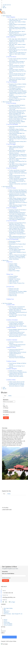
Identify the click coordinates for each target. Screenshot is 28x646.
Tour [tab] (5, 395)
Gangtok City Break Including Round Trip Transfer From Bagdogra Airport (18, 216)
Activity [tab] (9, 395)
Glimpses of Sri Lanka (14, 288)
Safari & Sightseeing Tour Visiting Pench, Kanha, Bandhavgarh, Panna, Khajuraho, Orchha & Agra (18, 156)
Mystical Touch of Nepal (14, 270)
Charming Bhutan (13, 277)
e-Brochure (6, 612)
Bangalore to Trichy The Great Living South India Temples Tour (17, 99)
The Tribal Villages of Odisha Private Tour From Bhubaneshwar (17, 250)
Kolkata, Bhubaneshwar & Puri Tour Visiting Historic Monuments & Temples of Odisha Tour (18, 202)
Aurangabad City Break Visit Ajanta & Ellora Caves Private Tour (17, 106)
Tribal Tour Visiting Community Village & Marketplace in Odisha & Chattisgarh (17, 255)
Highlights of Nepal (13, 265)
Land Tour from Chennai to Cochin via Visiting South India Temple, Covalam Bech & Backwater (17, 79)
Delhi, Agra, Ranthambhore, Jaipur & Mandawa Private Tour (17, 32)
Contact (5, 621)
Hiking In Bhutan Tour (13, 281)
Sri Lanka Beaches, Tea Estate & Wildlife (18, 291)
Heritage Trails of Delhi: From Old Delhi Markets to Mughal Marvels (17, 310)
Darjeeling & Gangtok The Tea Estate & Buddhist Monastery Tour (17, 210)
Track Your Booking (8, 623)
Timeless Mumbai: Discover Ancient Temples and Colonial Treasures (17, 332)
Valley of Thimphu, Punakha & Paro (16, 283)
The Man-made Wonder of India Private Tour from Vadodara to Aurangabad (17, 170)
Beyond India (6, 260)
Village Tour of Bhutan (14, 280)
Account (5, 619)
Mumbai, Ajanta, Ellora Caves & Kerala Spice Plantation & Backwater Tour (17, 111)
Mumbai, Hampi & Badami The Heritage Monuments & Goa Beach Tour (17, 119)
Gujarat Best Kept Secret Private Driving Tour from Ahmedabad (17, 131)
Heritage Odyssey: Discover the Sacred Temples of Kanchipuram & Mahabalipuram (17, 353)
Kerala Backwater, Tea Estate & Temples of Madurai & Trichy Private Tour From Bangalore (18, 94)
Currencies (3, 631)
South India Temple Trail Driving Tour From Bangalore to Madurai (17, 87)
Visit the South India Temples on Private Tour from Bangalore (17, 97)
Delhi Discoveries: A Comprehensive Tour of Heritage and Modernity (17, 307)
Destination (5, 399)
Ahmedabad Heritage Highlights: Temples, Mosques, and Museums (16, 322)
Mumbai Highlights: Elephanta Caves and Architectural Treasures (18, 330)
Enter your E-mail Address (8, 573)
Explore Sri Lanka (13, 295)
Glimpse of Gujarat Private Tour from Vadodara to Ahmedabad (17, 176)
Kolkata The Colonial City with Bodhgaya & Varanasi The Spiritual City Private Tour (18, 192)
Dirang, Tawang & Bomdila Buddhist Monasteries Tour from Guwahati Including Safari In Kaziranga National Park (17, 233)
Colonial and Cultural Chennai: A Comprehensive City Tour (16, 350)
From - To (5, 406)
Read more (4, 446)
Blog (5, 609)
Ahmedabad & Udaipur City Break (16, 129)
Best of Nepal (12, 269)
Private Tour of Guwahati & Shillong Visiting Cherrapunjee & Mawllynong (17, 226)
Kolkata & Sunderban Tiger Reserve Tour (18, 190)
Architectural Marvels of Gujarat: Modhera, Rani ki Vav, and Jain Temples (17, 325)
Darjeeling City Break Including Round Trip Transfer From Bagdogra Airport (17, 213)
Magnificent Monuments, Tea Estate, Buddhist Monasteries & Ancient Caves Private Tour (17, 195)
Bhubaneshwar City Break (14, 241)
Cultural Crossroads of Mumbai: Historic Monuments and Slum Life (17, 335)
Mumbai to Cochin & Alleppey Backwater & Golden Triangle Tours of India (18, 116)
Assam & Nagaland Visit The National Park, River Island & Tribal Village (17, 229)
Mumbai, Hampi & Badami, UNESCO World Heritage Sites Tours (17, 122)
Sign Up (4, 7)
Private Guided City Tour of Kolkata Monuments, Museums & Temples (16, 385)
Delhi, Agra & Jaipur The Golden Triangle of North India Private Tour (18, 19)
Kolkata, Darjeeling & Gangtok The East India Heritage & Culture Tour (17, 205)
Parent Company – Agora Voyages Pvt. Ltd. (13, 613)
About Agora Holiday (8, 608)
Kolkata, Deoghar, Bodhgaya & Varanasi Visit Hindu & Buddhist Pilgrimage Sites (17, 198)
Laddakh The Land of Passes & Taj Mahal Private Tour (16, 42)
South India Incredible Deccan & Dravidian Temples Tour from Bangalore (17, 90)
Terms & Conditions (8, 625)
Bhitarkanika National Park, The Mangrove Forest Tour (16, 247)
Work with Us (6, 611)
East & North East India (8, 186)
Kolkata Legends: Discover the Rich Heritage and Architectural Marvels (16, 382)
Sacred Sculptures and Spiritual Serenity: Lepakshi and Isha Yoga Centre (18, 372)
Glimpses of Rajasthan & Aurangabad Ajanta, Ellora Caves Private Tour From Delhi (17, 29)
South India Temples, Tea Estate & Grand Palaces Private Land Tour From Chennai (17, 71)
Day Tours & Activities (7, 303)
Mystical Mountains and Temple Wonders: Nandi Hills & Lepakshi (16, 375)
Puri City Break (12, 242)
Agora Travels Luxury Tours (9, 637)
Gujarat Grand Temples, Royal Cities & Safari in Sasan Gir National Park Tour (17, 136)
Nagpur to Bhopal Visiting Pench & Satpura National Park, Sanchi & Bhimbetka (16, 148)
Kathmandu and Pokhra (14, 266)
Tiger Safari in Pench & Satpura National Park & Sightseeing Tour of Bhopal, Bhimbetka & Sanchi (18, 165)
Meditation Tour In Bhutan (14, 279)
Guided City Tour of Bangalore (15, 370)
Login (4, 6)
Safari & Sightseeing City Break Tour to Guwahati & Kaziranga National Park (17, 237)
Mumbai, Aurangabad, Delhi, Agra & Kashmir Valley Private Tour (17, 114)
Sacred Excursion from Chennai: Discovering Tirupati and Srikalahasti (17, 357)
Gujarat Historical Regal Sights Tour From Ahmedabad (17, 134)
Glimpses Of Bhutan (13, 276)
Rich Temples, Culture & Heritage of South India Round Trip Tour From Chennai (17, 63)
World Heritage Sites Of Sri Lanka (16, 292)
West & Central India (7, 101)
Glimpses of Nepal (13, 263)
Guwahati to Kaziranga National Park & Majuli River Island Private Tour (17, 223)
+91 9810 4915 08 (7, 4)
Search (5, 417)
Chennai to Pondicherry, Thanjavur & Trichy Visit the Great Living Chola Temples (17, 67)
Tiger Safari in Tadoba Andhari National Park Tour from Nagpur (17, 159)
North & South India (7, 15)
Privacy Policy (7, 622)
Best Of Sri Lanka (13, 294)
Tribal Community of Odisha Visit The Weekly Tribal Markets (17, 258)
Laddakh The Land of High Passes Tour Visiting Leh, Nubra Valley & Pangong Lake (17, 54)
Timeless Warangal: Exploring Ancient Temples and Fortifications (17, 345)
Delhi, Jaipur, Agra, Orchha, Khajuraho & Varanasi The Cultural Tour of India (18, 39)
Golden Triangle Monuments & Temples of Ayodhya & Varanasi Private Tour (17, 34)
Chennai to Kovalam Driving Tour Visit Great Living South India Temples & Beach (17, 75)
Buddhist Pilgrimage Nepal (15, 268)
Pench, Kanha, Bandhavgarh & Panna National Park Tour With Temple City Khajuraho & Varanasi (17, 152)
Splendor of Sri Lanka (13, 290)
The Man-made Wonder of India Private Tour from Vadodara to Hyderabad (17, 179)
